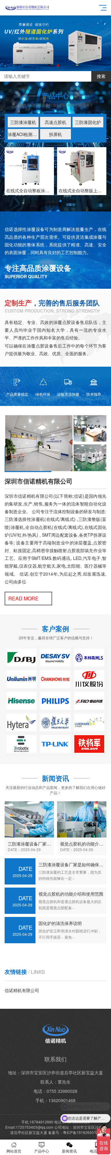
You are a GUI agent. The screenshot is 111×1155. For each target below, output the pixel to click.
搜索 (101, 76)
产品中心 (41, 1150)
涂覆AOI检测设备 (23, 134)
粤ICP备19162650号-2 (82, 1132)
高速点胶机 (55, 122)
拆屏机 (55, 134)
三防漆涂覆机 (23, 122)
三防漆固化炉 (88, 122)
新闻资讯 (69, 1150)
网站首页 (13, 1150)
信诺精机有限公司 (22, 990)
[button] (48, 65)
